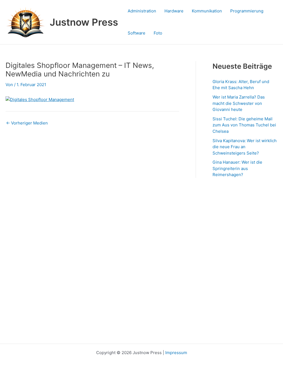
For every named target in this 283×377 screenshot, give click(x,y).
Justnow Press (84, 22)
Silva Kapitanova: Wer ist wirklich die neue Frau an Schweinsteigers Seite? (245, 147)
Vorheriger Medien (27, 123)
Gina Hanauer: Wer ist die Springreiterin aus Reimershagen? (237, 168)
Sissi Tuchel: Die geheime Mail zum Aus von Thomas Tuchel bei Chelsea (244, 125)
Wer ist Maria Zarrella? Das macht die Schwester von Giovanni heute (239, 103)
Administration (142, 11)
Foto (158, 33)
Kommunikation (207, 11)
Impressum (176, 352)
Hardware (174, 11)
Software (136, 33)
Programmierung (246, 11)
